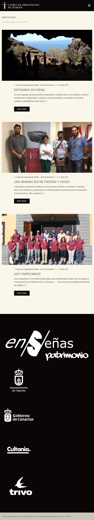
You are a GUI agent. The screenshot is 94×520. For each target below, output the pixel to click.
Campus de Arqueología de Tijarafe (27, 85)
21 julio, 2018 (63, 177)
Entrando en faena (29, 90)
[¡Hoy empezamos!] (47, 239)
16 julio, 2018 (63, 269)
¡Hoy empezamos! (27, 274)
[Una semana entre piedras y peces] (47, 147)
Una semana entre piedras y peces (42, 182)
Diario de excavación (47, 85)
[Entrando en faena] (47, 55)
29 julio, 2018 (63, 85)
